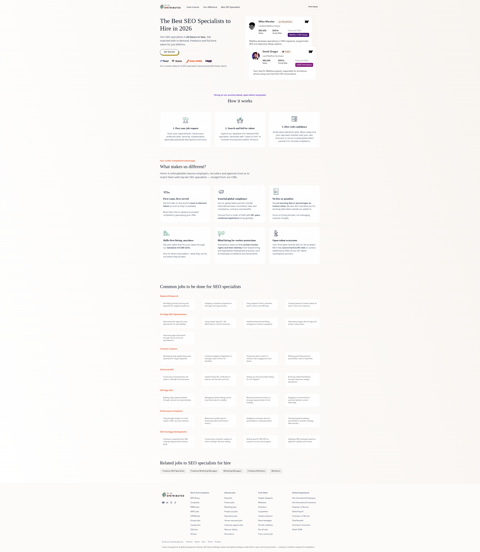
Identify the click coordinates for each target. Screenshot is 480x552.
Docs (204, 542)
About (197, 542)
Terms (210, 542)
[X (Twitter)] (171, 502)
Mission (189, 542)
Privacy (218, 542)
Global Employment (300, 493)
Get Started (169, 52)
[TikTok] (175, 502)
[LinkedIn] (167, 502)
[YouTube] (163, 502)
